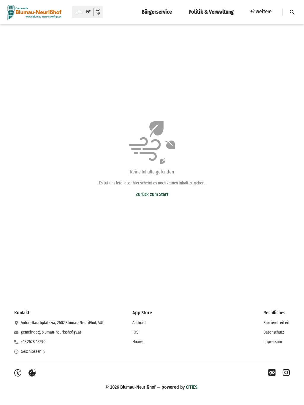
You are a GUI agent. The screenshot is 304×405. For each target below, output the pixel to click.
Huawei (138, 341)
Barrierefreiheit (276, 322)
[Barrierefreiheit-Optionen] (17, 373)
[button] (33, 352)
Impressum (272, 341)
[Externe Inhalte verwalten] (32, 373)
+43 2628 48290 (33, 341)
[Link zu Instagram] (286, 372)
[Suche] (292, 12)
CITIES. (192, 387)
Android (139, 322)
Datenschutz (273, 332)
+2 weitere (261, 11)
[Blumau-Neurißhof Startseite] (36, 12)
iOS (135, 332)
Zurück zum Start (152, 194)
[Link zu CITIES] (272, 372)
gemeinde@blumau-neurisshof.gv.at (51, 332)
